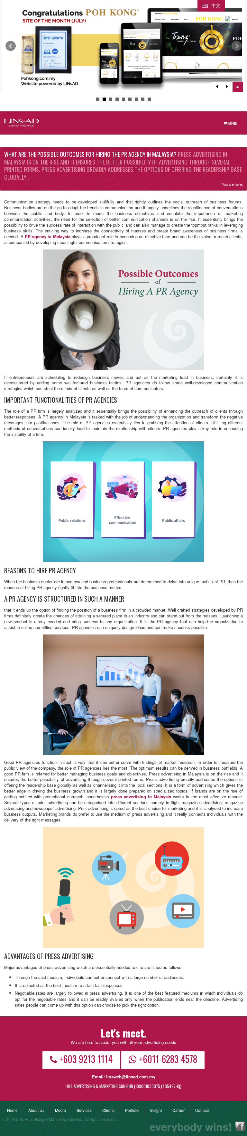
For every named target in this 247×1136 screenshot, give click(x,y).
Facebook (240, 1126)
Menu (232, 123)
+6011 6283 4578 (168, 1059)
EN (205, 5)
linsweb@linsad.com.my (130, 1077)
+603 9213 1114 (86, 1059)
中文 (216, 5)
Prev (10, 46)
